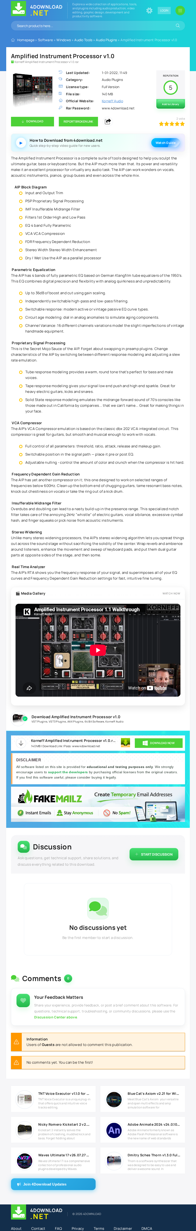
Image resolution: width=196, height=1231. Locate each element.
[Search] (178, 25)
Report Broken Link (78, 121)
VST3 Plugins (57, 721)
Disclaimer (123, 1228)
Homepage (25, 40)
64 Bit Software (94, 721)
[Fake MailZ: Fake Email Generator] (98, 805)
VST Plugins (39, 721)
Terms (99, 1228)
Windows (63, 40)
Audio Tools (83, 40)
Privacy (78, 1228)
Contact (38, 1228)
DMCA (147, 1228)
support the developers (68, 772)
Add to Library (170, 104)
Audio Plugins (106, 40)
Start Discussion (157, 854)
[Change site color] (149, 10)
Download (34, 121)
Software (45, 40)
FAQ (58, 1228)
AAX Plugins (75, 721)
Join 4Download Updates (45, 1184)
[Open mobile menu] (180, 10)
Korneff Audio (114, 721)
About (16, 1228)
